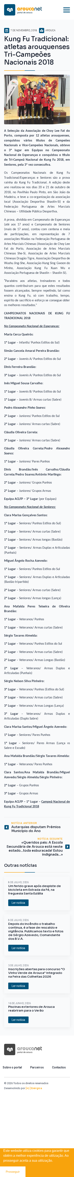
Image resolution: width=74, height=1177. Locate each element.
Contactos (59, 1067)
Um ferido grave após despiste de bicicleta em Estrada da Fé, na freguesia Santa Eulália (34, 889)
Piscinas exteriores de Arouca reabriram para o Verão (31, 1008)
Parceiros (37, 1067)
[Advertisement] (37, 1129)
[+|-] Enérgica (34, 1088)
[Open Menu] (66, 10)
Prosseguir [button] (13, 1171)
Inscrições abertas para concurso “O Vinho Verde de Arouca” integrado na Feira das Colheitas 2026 (36, 972)
